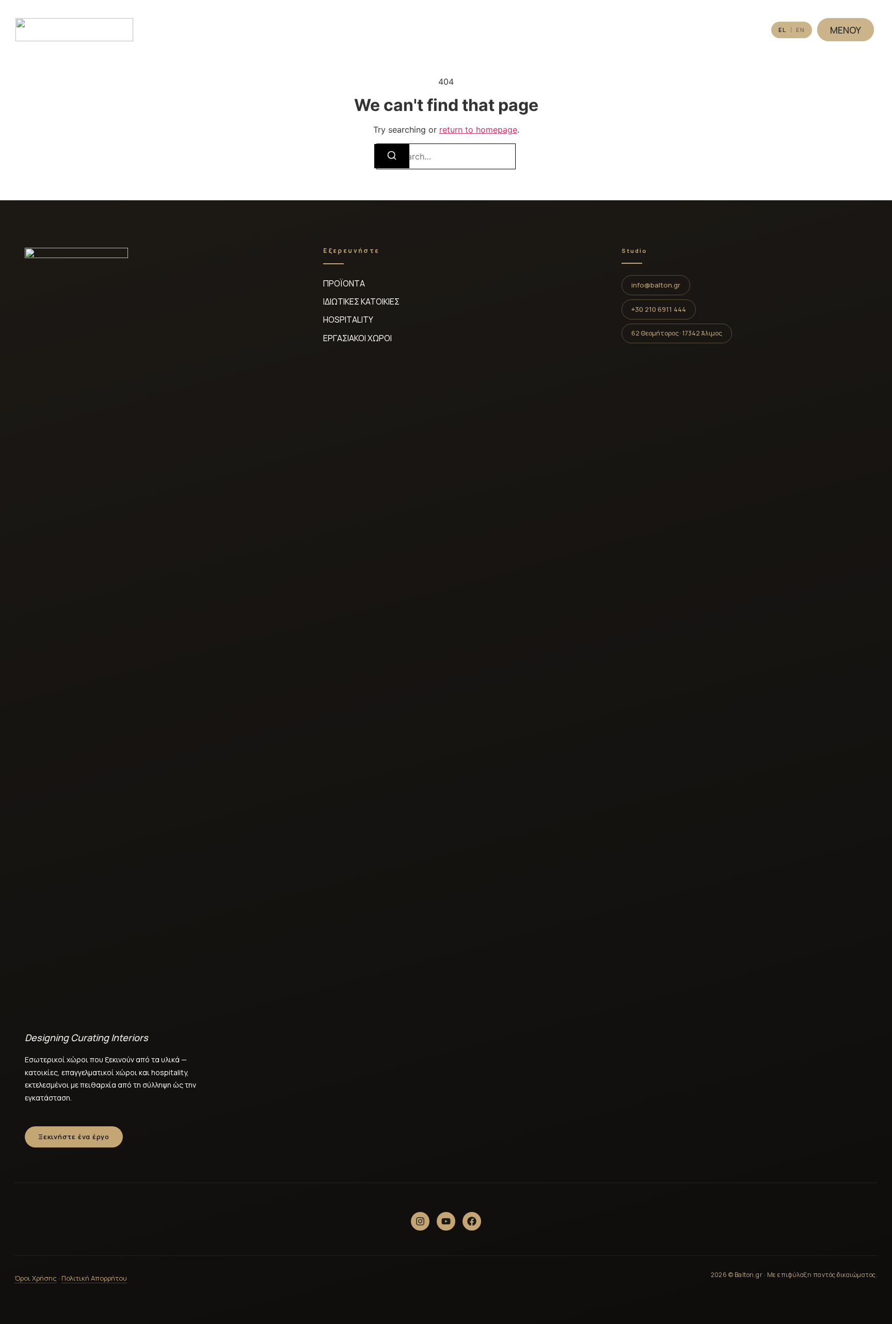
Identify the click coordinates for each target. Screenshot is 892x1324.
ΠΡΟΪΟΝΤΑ (344, 283)
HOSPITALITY (348, 319)
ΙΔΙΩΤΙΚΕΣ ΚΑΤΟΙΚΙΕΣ (361, 301)
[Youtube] (446, 1221)
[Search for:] (446, 156)
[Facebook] (472, 1221)
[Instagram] (420, 1221)
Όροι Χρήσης (35, 1278)
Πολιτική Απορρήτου (94, 1278)
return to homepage (478, 129)
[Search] (391, 156)
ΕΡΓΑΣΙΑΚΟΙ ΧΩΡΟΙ (357, 338)
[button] (677, 333)
